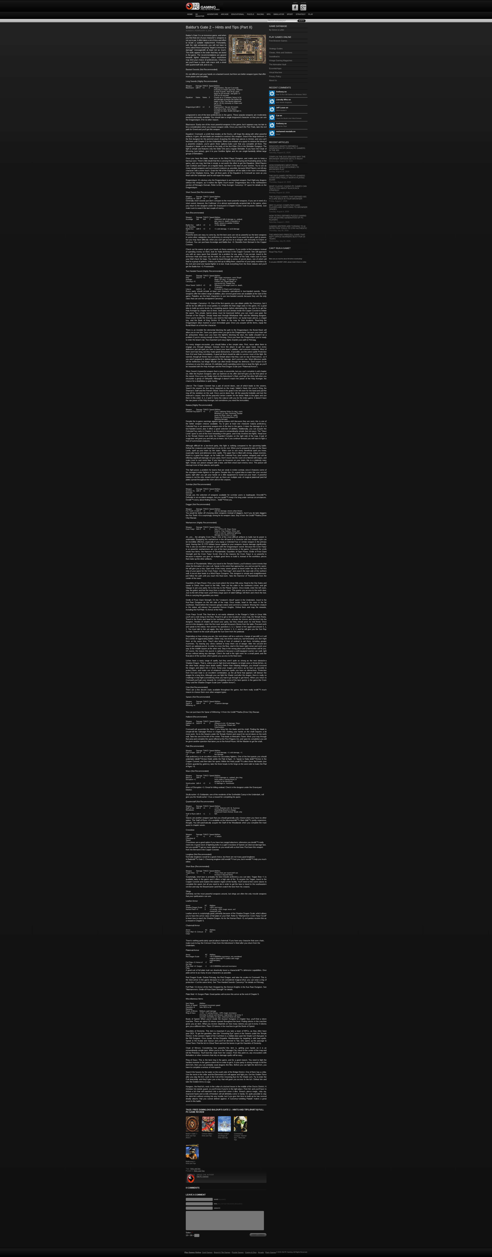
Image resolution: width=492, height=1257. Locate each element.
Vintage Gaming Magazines (280, 61)
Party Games (270, 1252)
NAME (220, 1199)
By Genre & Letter (276, 30)
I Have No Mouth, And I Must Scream (288, 118)
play (310, 14)
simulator (278, 14)
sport (290, 14)
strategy (300, 14)
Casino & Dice (251, 1252)
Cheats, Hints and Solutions (280, 53)
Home (190, 14)
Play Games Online (192, 1252)
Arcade (261, 1252)
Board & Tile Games (222, 1252)
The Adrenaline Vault (277, 64)
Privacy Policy (275, 76)
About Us (273, 80)
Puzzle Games (238, 1252)
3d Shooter (199, 15)
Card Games (207, 1252)
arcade (224, 14)
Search (301, 21)
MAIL (228, 1204)
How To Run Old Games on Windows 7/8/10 (291, 94)
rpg (269, 14)
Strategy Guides (276, 49)
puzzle (250, 14)
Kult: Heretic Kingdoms (284, 102)
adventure (212, 14)
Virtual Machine (275, 72)
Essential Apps (275, 68)
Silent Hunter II (281, 110)
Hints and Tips (199, 1171)
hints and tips (195, 1169)
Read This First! (275, 252)
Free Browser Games (278, 41)
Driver (278, 134)
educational (237, 14)
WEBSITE (217, 1208)
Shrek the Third (281, 126)
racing (260, 14)
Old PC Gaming (202, 1176)
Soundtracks (274, 57)
